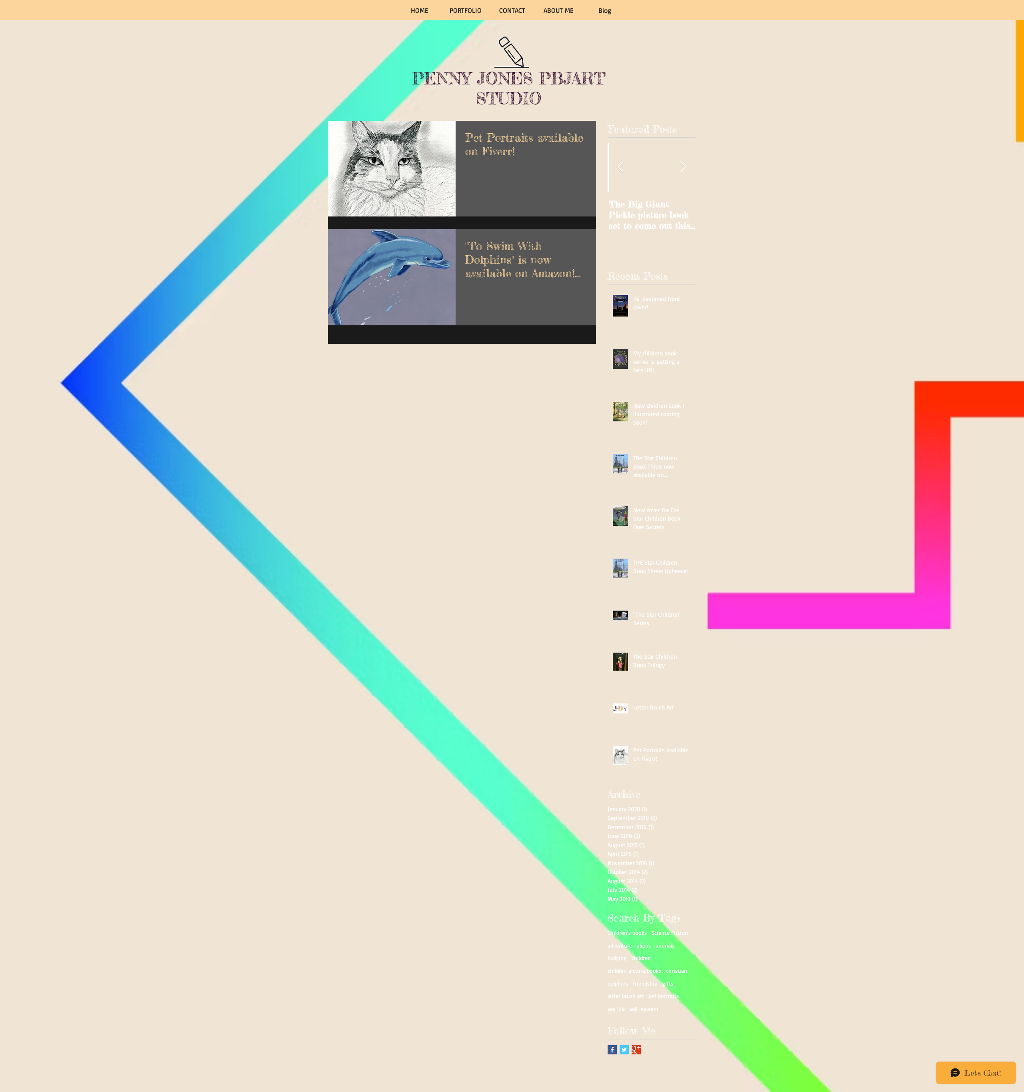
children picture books (634, 970)
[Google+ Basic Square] (636, 1049)
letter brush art (626, 995)
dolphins (618, 983)
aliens (644, 945)
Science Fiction (670, 932)
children (641, 957)
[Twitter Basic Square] (624, 1049)
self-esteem (644, 1008)
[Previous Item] (620, 167)
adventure (620, 945)
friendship (645, 983)
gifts (667, 983)
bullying (617, 957)
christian (676, 970)
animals (665, 945)
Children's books (627, 932)
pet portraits (664, 995)
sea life (616, 1008)
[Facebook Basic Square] (612, 1049)
